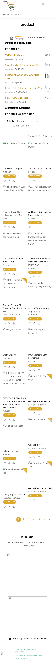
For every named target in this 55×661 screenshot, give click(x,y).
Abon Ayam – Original (12, 168)
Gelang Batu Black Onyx (39, 401)
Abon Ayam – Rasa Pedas (39, 168)
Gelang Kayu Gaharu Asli (14, 494)
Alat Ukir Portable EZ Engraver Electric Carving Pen (14, 308)
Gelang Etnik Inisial (11, 451)
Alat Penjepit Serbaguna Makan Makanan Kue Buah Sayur (39, 261)
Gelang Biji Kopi (35, 445)
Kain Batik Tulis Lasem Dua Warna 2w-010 (29, 655)
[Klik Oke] (9, 6)
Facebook (27, 638)
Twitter (15, 638)
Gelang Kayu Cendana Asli (40, 488)
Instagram (41, 638)
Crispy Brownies (10, 355)
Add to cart (9, 176)
